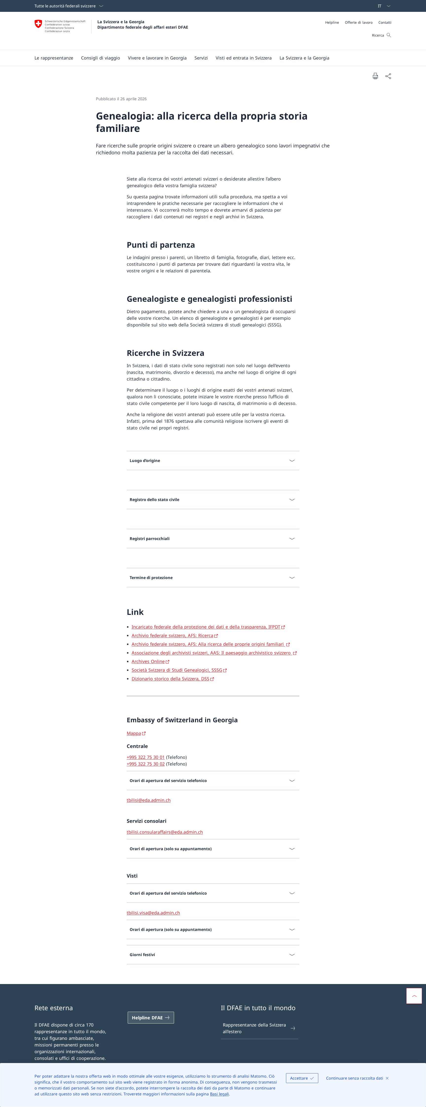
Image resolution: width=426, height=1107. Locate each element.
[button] (54, 58)
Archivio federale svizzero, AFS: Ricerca (172, 635)
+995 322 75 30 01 (146, 757)
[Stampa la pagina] (375, 76)
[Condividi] (388, 76)
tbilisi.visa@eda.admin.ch (153, 913)
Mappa (134, 733)
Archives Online (148, 661)
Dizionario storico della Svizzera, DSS (170, 679)
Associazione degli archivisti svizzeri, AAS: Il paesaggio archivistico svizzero (212, 653)
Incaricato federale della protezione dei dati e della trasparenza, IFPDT (206, 627)
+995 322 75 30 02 (146, 764)
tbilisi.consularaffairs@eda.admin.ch (165, 832)
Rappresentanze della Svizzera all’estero (254, 1028)
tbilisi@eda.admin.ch (149, 800)
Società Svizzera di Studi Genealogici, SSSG (177, 670)
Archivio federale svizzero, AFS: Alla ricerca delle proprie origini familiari (208, 644)
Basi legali (219, 1094)
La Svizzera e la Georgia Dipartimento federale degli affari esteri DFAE (142, 24)
